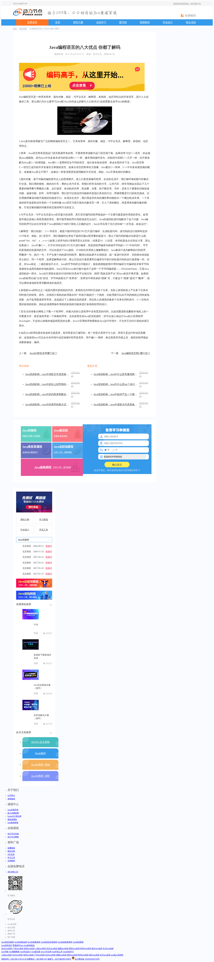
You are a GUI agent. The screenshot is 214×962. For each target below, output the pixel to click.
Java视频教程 (14, 952)
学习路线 (43, 519)
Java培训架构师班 (65, 942)
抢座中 (49, 546)
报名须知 (191, 22)
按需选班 (32, 22)
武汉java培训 (50, 955)
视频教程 (145, 22)
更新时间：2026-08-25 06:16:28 (13, 959)
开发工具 (43, 530)
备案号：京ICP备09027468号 (59, 959)
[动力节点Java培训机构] (27, 15)
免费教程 (11, 848)
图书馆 (123, 22)
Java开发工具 (57, 952)
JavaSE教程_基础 (40, 764)
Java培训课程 (78, 942)
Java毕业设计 (25, 952)
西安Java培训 (74, 948)
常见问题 (23, 29)
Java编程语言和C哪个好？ (130, 353)
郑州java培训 (83, 955)
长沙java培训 (105, 955)
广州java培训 (39, 955)
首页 (57, 22)
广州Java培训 (18, 948)
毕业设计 (168, 22)
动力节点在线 (13, 834)
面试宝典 (11, 851)
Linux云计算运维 (14, 816)
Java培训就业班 (20, 942)
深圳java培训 (28, 955)
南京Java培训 (96, 948)
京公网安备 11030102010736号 (87, 959)
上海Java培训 (40, 948)
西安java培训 (72, 955)
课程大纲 (24, 519)
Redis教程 (40, 753)
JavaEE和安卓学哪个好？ (38, 353)
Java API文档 (46, 952)
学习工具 (11, 857)
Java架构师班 (13, 823)
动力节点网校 (13, 837)
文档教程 (11, 861)
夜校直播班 (12, 819)
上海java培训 (6, 955)
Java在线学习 (68, 952)
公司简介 (11, 795)
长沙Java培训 (108, 948)
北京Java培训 (6, 948)
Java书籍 (4, 952)
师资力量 (78, 22)
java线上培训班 (117, 955)
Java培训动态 (6, 945)
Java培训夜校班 (34, 942)
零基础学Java (18, 945)
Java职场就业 (29, 945)
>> (50, 604)
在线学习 (101, 22)
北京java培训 (17, 955)
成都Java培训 (63, 948)
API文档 (11, 854)
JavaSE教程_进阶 (40, 776)
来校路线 (11, 799)
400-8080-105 (13, 872)
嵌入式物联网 (13, 813)
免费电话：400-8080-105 (37, 959)
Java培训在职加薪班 (49, 942)
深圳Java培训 (29, 948)
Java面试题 (35, 952)
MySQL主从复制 (40, 742)
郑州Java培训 (85, 948)
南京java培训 (94, 955)
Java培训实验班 (7, 942)
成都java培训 (61, 955)
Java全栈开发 (13, 810)
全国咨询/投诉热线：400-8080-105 (187, 4)
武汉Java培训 (51, 948)
